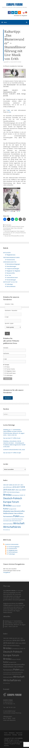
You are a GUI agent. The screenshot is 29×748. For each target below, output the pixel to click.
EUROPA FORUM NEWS (11, 544)
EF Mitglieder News (10, 371)
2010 (16, 485)
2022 (17, 490)
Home (5, 733)
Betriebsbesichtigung (14, 492)
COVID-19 (22, 495)
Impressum (19, 733)
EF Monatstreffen (10, 273)
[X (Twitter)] (8, 219)
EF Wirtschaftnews (10, 286)
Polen (15, 228)
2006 (4, 485)
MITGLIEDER (7, 252)
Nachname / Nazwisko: (11, 310)
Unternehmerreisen (16, 520)
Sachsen (22, 516)
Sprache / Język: (9, 323)
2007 (7, 485)
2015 (10, 487)
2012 (22, 485)
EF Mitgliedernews (10, 255)
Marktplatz (12, 733)
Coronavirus (15, 495)
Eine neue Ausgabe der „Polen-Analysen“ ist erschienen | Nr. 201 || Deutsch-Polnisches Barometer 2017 (14, 232)
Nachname (6, 353)
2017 (6, 226)
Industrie (14, 506)
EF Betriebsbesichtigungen (12, 264)
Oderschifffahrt (18, 513)
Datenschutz (7, 735)
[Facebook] (4, 219)
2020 (9, 490)
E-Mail (5, 359)
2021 (13, 490)
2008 (10, 485)
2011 (19, 485)
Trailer (8, 110)
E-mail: (6, 317)
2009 (13, 485)
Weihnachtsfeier (8, 524)
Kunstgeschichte (12, 509)
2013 (4, 487)
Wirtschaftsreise (6, 529)
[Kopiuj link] (24, 219)
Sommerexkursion (7, 519)
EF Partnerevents (10, 259)
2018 (23, 487)
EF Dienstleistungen (10, 266)
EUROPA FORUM (14, 4)
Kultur (12, 228)
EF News (7, 367)
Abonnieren (8, 398)
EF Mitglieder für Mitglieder (12, 271)
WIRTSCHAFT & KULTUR (10, 282)
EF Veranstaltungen (10, 280)
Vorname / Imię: (9, 304)
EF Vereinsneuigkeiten (13, 546)
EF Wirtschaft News (10, 373)
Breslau (9, 226)
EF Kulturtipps (8, 225)
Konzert (19, 506)
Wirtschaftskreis (7, 229)
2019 (5, 489)
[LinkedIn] (12, 219)
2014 (7, 487)
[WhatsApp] (16, 219)
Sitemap (14, 735)
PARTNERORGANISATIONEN (11, 257)
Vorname (5, 348)
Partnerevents (8, 516)
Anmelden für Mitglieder (20, 15)
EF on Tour (8, 275)
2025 (4, 492)
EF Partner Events (10, 369)
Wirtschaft (19, 228)
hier (10, 112)
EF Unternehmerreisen (11, 277)
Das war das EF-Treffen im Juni (11, 438)
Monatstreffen (19, 511)
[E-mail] (20, 219)
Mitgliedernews (8, 511)
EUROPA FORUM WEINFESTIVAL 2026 (14, 449)
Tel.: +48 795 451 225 (9, 707)
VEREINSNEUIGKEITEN (9, 262)
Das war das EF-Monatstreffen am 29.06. (14, 236)
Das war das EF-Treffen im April (12, 452)
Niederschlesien (8, 513)
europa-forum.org (16, 713)
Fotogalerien (6, 572)
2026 (8, 492)
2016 (14, 487)
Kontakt (20, 735)
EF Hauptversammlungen (12, 268)
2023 (20, 490)
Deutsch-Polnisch (16, 226)
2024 (23, 490)
